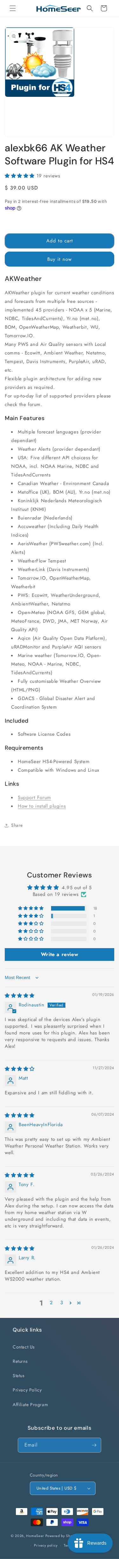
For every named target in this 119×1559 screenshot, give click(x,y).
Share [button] (17, 825)
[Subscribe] (94, 1445)
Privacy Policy (27, 1390)
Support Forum (34, 797)
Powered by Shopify (62, 1535)
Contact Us (24, 1347)
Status (19, 1375)
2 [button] (51, 1302)
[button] (13, 8)
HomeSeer (35, 1535)
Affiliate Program (30, 1404)
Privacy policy (45, 1545)
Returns (20, 1361)
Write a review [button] (59, 954)
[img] (20, 995)
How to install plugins (42, 806)
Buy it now (59, 259)
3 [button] (61, 1302)
